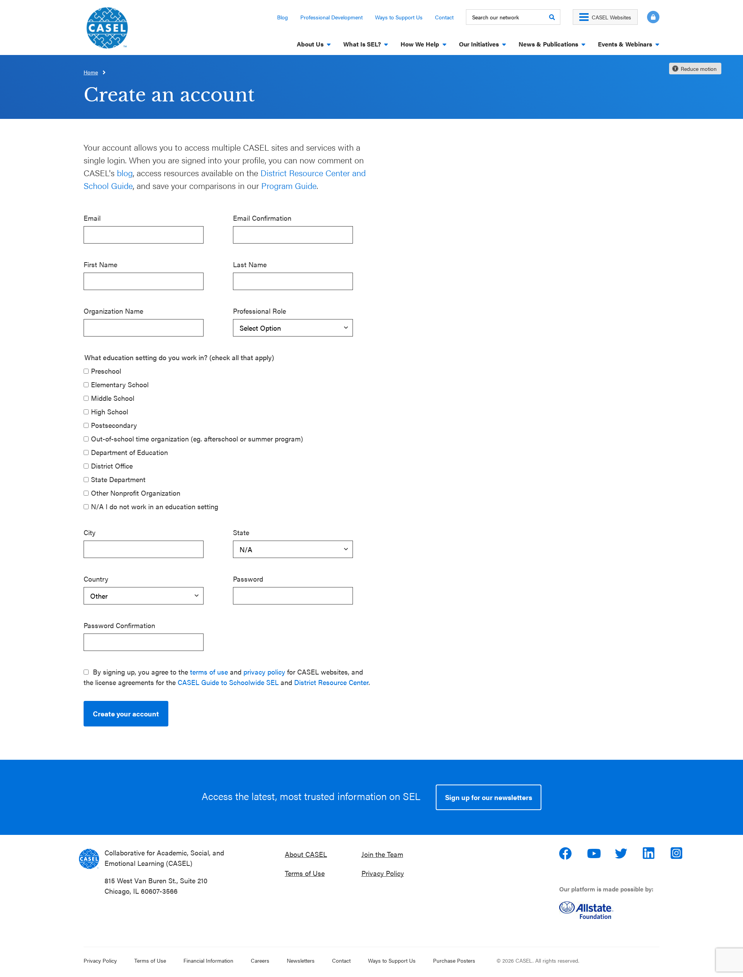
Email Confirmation (262, 218)
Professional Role (259, 311)
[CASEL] (89, 859)
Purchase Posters (454, 960)
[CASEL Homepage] (107, 30)
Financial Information (208, 960)
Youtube (594, 853)
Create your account (126, 713)
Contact (444, 17)
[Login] (648, 17)
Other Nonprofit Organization (135, 493)
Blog (282, 17)
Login (653, 17)
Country (96, 579)
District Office (112, 465)
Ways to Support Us (399, 17)
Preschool (106, 371)
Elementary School (120, 384)
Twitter (622, 853)
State (241, 532)
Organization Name (113, 311)
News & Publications (548, 43)
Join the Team (382, 854)
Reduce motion (699, 68)
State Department (118, 479)
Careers (260, 960)
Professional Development (331, 17)
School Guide (108, 185)
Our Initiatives (479, 43)
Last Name (250, 264)
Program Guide (289, 185)
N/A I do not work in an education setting (154, 506)
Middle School (112, 398)
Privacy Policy (382, 873)
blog (125, 173)
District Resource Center (331, 682)
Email (92, 218)
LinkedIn (650, 853)
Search (552, 17)
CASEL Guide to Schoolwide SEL (228, 682)
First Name (100, 264)
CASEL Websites (611, 17)
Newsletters (301, 960)
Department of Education (129, 452)
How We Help (420, 43)
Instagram (678, 853)
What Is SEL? (362, 43)
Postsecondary (114, 425)
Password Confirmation (119, 625)
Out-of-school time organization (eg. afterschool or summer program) (197, 438)
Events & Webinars (625, 43)
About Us (310, 43)
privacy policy (264, 672)
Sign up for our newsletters (488, 797)
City (90, 532)
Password (248, 579)
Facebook (566, 853)
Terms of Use (305, 873)
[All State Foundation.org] (612, 910)
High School (109, 411)
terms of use (209, 672)
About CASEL (306, 854)
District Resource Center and (313, 173)
